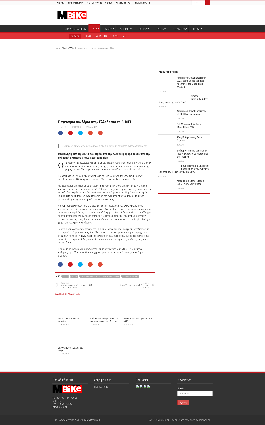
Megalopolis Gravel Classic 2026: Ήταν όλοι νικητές (190, 182)
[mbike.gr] (71, 14)
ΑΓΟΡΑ (108, 28)
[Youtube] (186, 3)
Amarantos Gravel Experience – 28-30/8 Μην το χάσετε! (193, 112)
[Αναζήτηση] (207, 2)
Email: (180, 388)
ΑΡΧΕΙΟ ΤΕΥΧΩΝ (124, 2)
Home (57, 48)
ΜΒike (63, 127)
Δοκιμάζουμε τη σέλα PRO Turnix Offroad (134, 285)
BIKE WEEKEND (75, 2)
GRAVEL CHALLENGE (76, 28)
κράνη (74, 276)
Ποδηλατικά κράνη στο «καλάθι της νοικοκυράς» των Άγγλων (104, 319)
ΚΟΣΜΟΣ (87, 36)
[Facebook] (180, 3)
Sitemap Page (101, 386)
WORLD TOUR (102, 36)
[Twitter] (183, 3)
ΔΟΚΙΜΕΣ (125, 28)
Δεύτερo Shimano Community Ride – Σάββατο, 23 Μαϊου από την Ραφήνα (192, 153)
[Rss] (148, 385)
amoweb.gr (204, 419)
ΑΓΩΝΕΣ (61, 2)
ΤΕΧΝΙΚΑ (142, 28)
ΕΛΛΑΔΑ (75, 36)
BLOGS (196, 28)
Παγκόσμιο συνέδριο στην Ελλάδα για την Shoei (100, 276)
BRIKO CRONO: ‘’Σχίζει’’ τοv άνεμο (70, 349)
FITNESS (159, 28)
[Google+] (178, 3)
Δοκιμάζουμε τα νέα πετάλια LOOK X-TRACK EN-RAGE (76, 285)
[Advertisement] (184, 219)
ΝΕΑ (95, 28)
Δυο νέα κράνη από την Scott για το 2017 (137, 319)
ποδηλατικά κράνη (130, 276)
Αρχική (59, 28)
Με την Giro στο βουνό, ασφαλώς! (68, 319)
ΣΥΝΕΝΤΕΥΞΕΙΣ (121, 36)
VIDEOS (109, 2)
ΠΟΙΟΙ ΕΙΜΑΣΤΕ (142, 2)
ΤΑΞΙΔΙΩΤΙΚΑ (178, 28)
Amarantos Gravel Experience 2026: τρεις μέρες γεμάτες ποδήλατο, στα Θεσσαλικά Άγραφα (192, 82)
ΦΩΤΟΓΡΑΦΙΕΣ (94, 2)
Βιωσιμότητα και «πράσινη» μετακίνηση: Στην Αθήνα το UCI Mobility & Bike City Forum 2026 (184, 168)
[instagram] (189, 3)
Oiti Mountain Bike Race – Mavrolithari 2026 (190, 126)
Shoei (65, 276)
